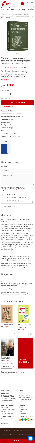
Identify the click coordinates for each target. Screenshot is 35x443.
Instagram (4, 421)
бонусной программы (17, 190)
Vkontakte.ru (4, 423)
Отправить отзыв (9, 206)
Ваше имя (4, 166)
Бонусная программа (7, 413)
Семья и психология (7, 16)
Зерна (5, 3)
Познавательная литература (21, 14)
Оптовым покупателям (25, 399)
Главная (3, 14)
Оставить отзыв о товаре (8, 409)
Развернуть (5, 79)
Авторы (21, 407)
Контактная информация (26, 397)
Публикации (22, 413)
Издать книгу (4, 407)
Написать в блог (5, 411)
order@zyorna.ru (11, 289)
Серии (20, 411)
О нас (20, 401)
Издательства (23, 409)
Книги (9, 14)
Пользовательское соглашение (18, 432)
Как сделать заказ (24, 393)
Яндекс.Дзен (4, 419)
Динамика (13, 434)
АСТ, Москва (17, 114)
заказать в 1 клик (9, 106)
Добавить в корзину (17, 102)
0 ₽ (22, 3)
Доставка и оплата (24, 395)
